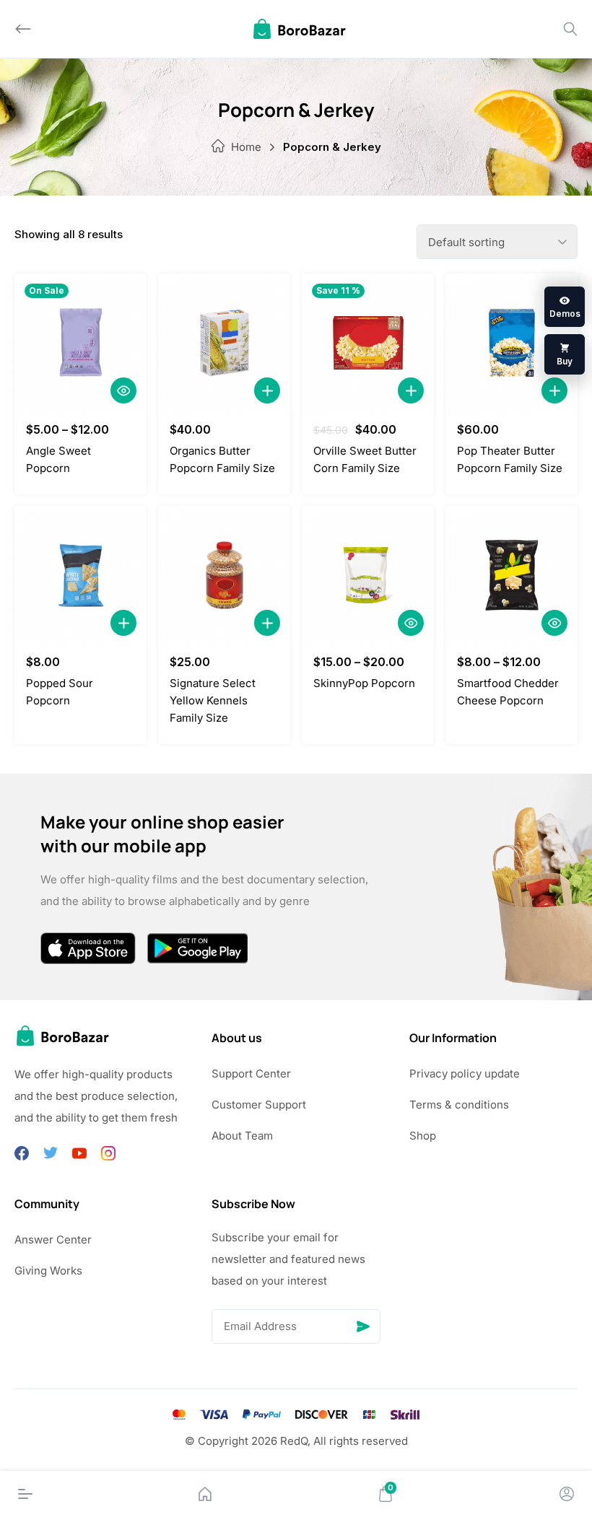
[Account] (567, 1494)
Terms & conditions (459, 1104)
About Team (242, 1135)
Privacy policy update (464, 1073)
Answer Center (53, 1239)
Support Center (251, 1073)
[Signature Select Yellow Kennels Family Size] (224, 575)
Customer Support (259, 1104)
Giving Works (48, 1270)
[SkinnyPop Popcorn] (368, 575)
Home (246, 147)
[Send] (363, 1326)
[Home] (205, 1494)
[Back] (23, 29)
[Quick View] (123, 390)
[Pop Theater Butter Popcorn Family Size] (511, 343)
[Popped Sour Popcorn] (80, 575)
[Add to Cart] (267, 390)
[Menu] (25, 1494)
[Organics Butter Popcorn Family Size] (224, 343)
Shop (422, 1135)
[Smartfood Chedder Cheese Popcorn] (511, 575)
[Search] (570, 29)
